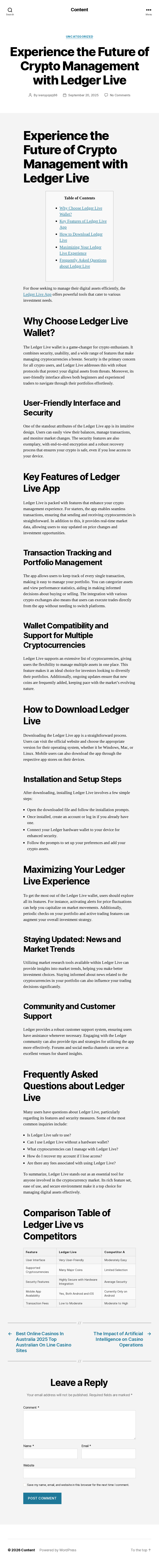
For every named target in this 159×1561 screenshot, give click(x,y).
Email (86, 1446)
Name (28, 1446)
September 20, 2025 (83, 95)
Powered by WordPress (57, 1550)
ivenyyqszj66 (47, 95)
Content (79, 9)
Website (28, 1465)
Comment (31, 1407)
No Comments (120, 95)
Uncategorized (79, 36)
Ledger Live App (37, 294)
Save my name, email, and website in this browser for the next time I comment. (78, 1485)
